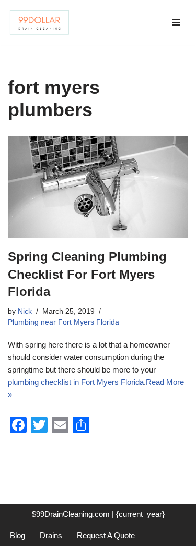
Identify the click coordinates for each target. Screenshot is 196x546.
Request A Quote (106, 535)
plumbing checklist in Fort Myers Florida (76, 382)
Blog (17, 535)
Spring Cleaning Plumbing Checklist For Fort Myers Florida (87, 274)
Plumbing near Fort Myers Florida (63, 322)
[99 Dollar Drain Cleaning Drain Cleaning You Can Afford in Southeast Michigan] (39, 22)
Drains (51, 535)
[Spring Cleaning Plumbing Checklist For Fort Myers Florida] (98, 187)
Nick (25, 311)
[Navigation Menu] (176, 22)
